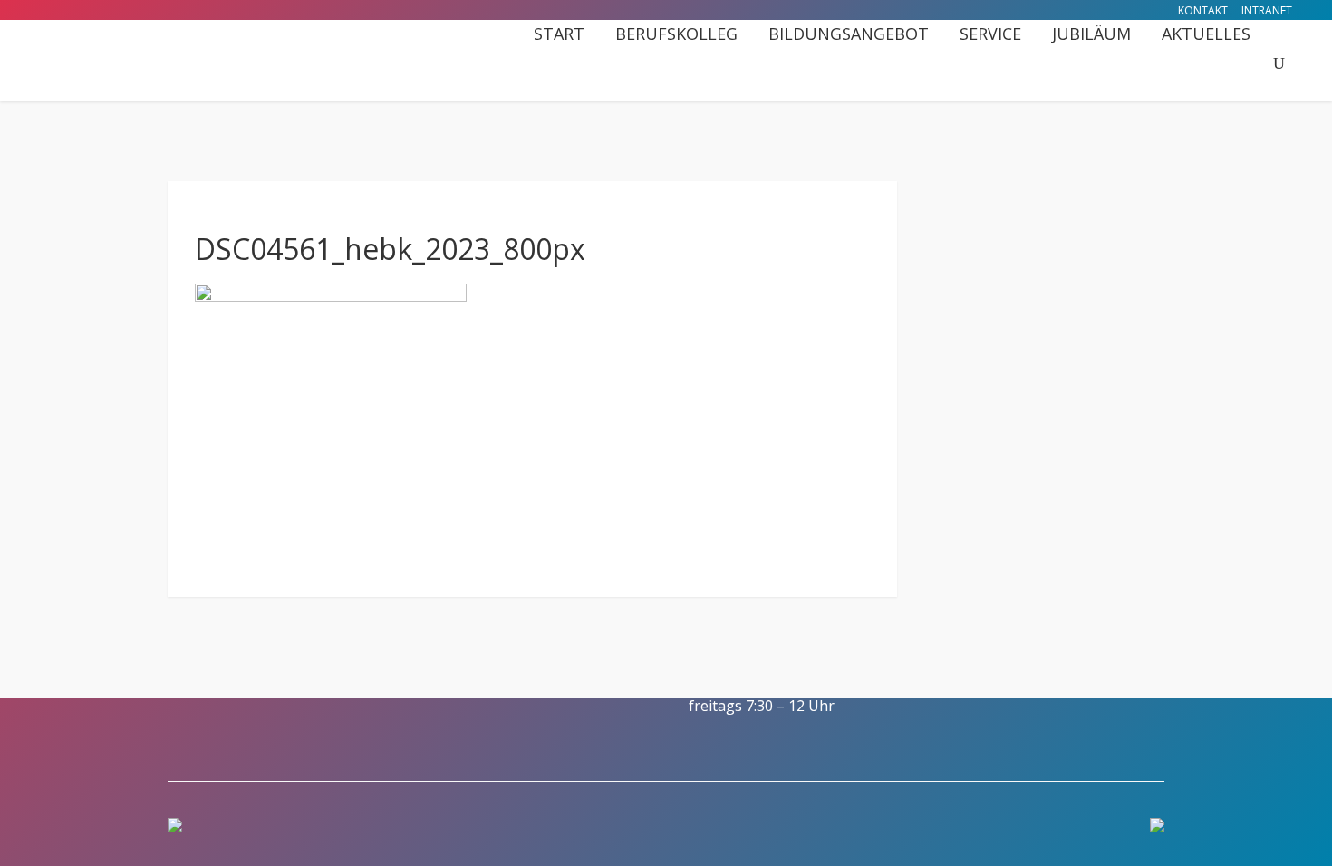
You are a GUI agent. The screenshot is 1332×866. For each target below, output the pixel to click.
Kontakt (1203, 10)
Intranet (1266, 10)
